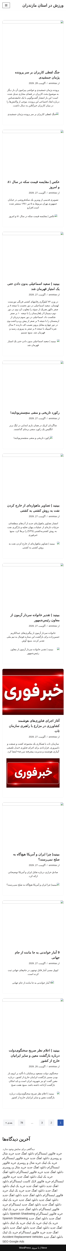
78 (21, 1122)
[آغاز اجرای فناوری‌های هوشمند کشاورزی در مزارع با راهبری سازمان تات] (33, 692)
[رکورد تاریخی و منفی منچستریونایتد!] (33, 384)
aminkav (53, 83)
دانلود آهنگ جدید (51, 1204)
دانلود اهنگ (9, 1172)
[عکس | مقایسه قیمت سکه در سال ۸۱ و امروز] (33, 153)
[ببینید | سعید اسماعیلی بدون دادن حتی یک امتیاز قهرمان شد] (33, 255)
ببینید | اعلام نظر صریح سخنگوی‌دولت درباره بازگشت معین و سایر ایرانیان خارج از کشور (34, 1055)
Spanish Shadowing (22, 1213)
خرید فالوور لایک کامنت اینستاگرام (30, 1181)
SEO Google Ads (13, 1241)
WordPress (25, 1247)
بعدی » (8, 1122)
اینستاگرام (15, 1204)
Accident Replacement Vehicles (22, 1236)
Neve (44, 1247)
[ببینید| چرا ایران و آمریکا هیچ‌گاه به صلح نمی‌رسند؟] (33, 825)
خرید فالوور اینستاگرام (48, 1153)
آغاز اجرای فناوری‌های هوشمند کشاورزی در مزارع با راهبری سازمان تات (34, 726)
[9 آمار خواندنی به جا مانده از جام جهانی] (33, 923)
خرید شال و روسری (29, 1162)
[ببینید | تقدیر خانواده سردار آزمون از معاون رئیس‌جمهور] (33, 586)
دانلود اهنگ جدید (24, 1153)
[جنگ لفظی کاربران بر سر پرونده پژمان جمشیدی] (33, 43)
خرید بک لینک (49, 1162)
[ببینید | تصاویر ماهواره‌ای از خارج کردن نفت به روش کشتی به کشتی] (33, 477)
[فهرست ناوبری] (6, 5)
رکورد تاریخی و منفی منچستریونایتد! (35, 412)
